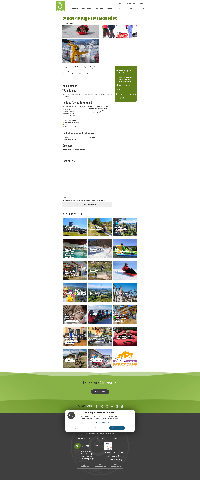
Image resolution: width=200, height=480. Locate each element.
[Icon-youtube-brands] (112, 406)
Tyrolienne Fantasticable (121, 228)
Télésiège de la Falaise (96, 294)
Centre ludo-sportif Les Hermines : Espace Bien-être (72, 318)
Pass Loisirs (70, 293)
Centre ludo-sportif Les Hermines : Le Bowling (120, 318)
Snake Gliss (95, 315)
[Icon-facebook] (96, 406)
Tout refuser (83, 428)
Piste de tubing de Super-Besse (122, 338)
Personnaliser (100, 428)
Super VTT (94, 271)
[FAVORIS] (144, 8)
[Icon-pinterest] (117, 406)
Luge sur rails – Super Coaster (96, 360)
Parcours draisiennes (70, 360)
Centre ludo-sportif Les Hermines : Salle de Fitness (71, 340)
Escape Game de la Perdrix (97, 338)
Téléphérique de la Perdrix (72, 228)
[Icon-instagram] (106, 406)
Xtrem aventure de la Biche (121, 294)
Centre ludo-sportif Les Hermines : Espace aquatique (70, 253)
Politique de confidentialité (100, 422)
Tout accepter (117, 428)
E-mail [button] (121, 90)
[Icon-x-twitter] (101, 406)
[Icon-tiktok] (122, 406)
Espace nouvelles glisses (97, 250)
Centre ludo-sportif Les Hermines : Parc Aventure (71, 274)
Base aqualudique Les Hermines (122, 251)
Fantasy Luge (120, 271)
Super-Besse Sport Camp (120, 360)
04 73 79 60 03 (124, 85)
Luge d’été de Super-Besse (95, 228)
